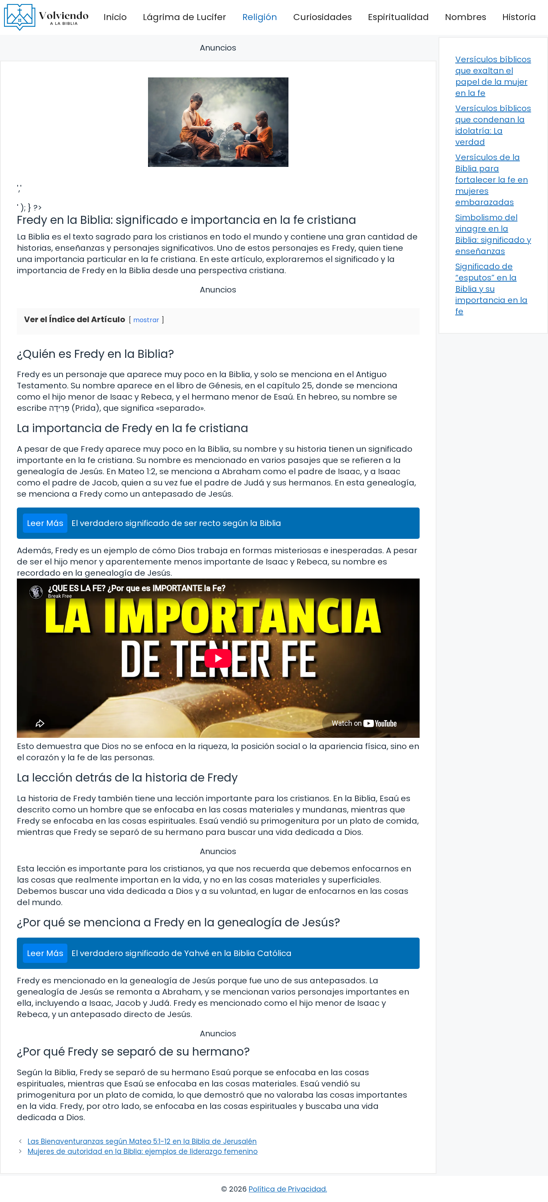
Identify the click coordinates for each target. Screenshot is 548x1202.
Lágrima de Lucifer (184, 17)
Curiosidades (322, 17)
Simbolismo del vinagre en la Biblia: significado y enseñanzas (493, 234)
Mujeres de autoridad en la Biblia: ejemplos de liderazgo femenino (143, 1151)
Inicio (115, 17)
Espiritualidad (398, 17)
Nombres (465, 17)
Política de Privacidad (287, 1189)
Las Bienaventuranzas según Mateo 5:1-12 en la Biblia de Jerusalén (142, 1141)
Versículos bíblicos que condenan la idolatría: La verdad (493, 125)
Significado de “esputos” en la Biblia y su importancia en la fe (491, 289)
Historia (519, 17)
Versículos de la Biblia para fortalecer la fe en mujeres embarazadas (491, 180)
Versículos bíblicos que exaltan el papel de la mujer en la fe (493, 76)
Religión (259, 17)
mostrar (146, 320)
